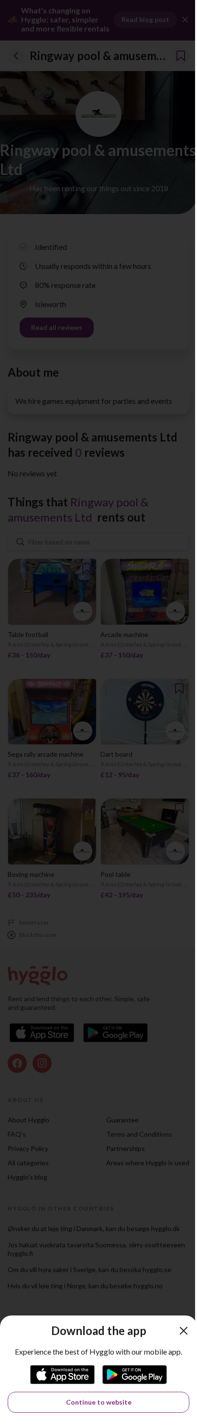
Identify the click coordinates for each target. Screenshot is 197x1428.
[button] (183, 1330)
